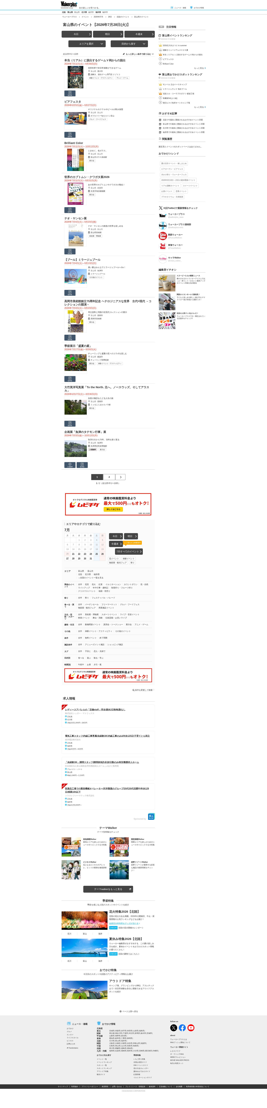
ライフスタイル (72, 1038)
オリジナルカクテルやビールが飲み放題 (105, 109)
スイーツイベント (190, 186)
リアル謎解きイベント (170, 186)
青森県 (117, 1031)
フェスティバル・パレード (103, 598)
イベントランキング (104, 1062)
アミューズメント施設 (94, 644)
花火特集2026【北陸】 (124, 911)
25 (97, 554)
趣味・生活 (69, 624)
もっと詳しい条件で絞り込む (138, 54)
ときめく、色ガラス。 (97, 151)
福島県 (141, 1031)
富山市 (77, 12)
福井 (100, 934)
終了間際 (103, 638)
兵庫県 (123, 1043)
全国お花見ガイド (140, 1062)
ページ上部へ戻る (130, 1011)
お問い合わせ (117, 1087)
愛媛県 (117, 1048)
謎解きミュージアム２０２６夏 (175, 50)
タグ (66, 651)
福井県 (98, 12)
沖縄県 (155, 1051)
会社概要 (179, 1087)
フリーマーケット (109, 604)
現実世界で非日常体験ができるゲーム (104, 68)
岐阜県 (117, 1038)
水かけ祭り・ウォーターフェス (174, 174)
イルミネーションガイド (143, 1077)
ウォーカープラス (69, 17)
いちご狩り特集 (139, 1059)
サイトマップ (63, 1087)
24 (91, 554)
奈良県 (129, 1043)
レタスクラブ (175, 1051)
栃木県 (143, 1033)
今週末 (139, 34)
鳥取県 (129, 1046)
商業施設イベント (106, 608)
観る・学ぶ (98, 658)
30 (85, 558)
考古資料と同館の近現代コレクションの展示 (107, 312)
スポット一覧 (102, 1065)
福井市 (105, 12)
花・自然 (144, 584)
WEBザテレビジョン (178, 1057)
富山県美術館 (96, 232)
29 (79, 558)
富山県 (70, 12)
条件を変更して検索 (144, 690)
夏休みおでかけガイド (142, 1071)
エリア (67, 571)
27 (67, 558)
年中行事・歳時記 (100, 588)
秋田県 (129, 1031)
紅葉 (100, 584)
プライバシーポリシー (89, 1087)
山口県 (123, 1046)
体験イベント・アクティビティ (101, 78)
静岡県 (129, 1038)
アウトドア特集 (120, 981)
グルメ (69, 1032)
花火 (94, 584)
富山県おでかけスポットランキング (182, 74)
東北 (99, 1031)
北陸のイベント (123, 17)
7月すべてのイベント (128, 551)
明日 (107, 34)
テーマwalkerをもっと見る (108, 889)
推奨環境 (105, 1087)
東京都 (111, 1033)
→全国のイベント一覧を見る (90, 578)
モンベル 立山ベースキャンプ (175, 84)
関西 (99, 1043)
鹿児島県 (148, 1051)
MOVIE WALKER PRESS (179, 1060)
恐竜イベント (181, 191)
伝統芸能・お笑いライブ (116, 618)
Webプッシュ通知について (180, 1042)
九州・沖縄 (102, 1051)
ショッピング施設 (115, 644)
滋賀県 (143, 1043)
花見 (87, 584)
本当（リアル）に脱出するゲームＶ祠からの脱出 (183, 55)
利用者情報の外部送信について (197, 1087)
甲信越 (100, 1036)
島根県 (135, 1046)
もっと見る (199, 68)
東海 (99, 1038)
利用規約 (74, 1087)
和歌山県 (136, 1043)
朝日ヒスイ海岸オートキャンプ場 (176, 103)
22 (79, 554)
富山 (85, 934)
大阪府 (111, 1043)
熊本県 (129, 1051)
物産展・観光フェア (118, 563)
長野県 (117, 1036)
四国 (99, 1048)
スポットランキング (104, 1068)
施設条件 (68, 645)
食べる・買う (69, 605)
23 (85, 554)
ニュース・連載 (180, 8)
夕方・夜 (98, 664)
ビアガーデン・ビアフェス (172, 169)
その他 (67, 631)
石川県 (84, 12)
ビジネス (70, 1041)
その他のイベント (96, 277)
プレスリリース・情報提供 (135, 1087)
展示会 (91, 161)
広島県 (111, 1046)
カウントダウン (131, 584)
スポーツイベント (109, 614)
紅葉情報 (137, 1074)
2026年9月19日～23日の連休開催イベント (178, 180)
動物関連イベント (93, 624)
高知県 (129, 1048)
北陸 (64, 12)
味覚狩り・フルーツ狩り (122, 588)
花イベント (114, 558)
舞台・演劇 (97, 618)
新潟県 (123, 1036)
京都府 (117, 1043)
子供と (88, 651)
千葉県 (125, 1033)
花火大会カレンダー (141, 1068)
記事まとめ (71, 1044)
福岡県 (111, 1051)
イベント (85, 17)
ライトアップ (84, 588)
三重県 (123, 1038)
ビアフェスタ (168, 59)
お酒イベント (166, 191)
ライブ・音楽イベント (129, 614)
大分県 (135, 1051)
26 (102, 554)
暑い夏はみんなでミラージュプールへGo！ (107, 267)
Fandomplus (73, 1048)
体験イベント (128, 558)
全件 (80, 584)
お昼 (89, 664)
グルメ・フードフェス (97, 119)
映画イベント (84, 618)
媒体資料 (152, 1087)
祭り (132, 563)
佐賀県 (117, 1051)
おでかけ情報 (199, 8)
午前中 (81, 664)
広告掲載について (165, 1087)
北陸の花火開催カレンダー (126, 928)
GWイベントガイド (141, 1065)
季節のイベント (69, 585)
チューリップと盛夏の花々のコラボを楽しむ (107, 353)
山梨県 (111, 1036)
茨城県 (149, 1033)
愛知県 (111, 1038)
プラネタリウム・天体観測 (172, 197)
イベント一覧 (102, 1059)
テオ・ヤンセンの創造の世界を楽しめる (105, 226)
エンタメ (70, 1035)
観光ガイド (101, 1074)
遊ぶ (89, 658)
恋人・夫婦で (99, 651)
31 (91, 558)
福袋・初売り (104, 591)
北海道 (100, 1028)
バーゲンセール (92, 604)
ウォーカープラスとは (178, 1039)
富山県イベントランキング (177, 35)
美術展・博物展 (95, 236)
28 (73, 558)
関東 (99, 1033)
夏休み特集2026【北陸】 (126, 939)
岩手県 (123, 1031)
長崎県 (123, 1051)
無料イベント (91, 638)
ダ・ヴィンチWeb (177, 1054)
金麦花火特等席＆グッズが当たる (123, 923)
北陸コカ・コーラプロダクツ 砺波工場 (178, 94)
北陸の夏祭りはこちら (124, 954)
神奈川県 (118, 1033)
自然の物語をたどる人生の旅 (100, 398)
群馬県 (137, 1033)
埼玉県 (131, 1033)
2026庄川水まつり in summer (175, 45)
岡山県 (117, 1046)
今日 (76, 34)
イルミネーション (113, 584)
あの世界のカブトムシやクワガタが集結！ (106, 185)
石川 (69, 934)
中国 (99, 1046)
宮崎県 (141, 1051)
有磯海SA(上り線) (170, 98)
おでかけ (70, 1028)
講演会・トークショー (113, 624)
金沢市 (91, 12)
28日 (110, 17)
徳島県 (123, 1048)
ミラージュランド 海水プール (175, 89)
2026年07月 (98, 17)
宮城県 (111, 1031)
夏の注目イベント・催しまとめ (174, 163)
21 (73, 554)
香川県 (111, 1048)
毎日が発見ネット (177, 1063)
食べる (81, 658)
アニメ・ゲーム (122, 78)
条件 (66, 638)
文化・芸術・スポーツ (69, 616)
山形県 (135, 1031)
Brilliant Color (168, 64)
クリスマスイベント (87, 591)
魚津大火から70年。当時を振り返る (103, 439)
